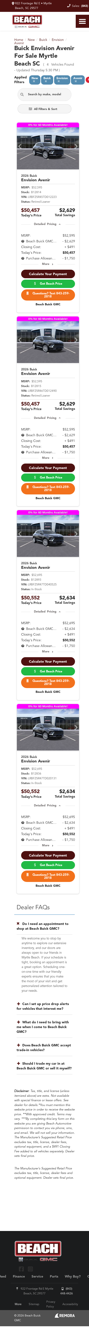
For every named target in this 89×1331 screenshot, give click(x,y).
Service (37, 1276)
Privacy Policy (50, 1304)
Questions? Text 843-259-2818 (50, 295)
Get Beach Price (50, 283)
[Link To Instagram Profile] (30, 1269)
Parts (54, 1276)
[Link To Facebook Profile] (22, 1269)
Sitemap (34, 1304)
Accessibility (70, 1304)
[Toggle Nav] (82, 21)
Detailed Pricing (45, 224)
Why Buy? (73, 1276)
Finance (19, 1276)
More (45, 264)
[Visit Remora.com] (65, 1316)
